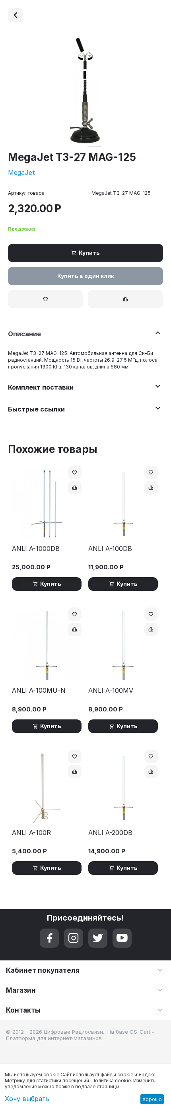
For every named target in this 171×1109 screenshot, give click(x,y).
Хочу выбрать (27, 1099)
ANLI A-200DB (110, 833)
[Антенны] (15, 15)
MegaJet (21, 172)
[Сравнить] (125, 299)
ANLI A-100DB (110, 549)
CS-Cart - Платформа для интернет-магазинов (80, 1035)
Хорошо (152, 1099)
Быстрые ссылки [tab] (36, 409)
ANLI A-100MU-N (39, 690)
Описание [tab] (24, 334)
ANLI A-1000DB (36, 549)
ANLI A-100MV (110, 690)
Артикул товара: (27, 193)
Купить (89, 252)
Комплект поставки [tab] (41, 387)
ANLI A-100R (31, 833)
